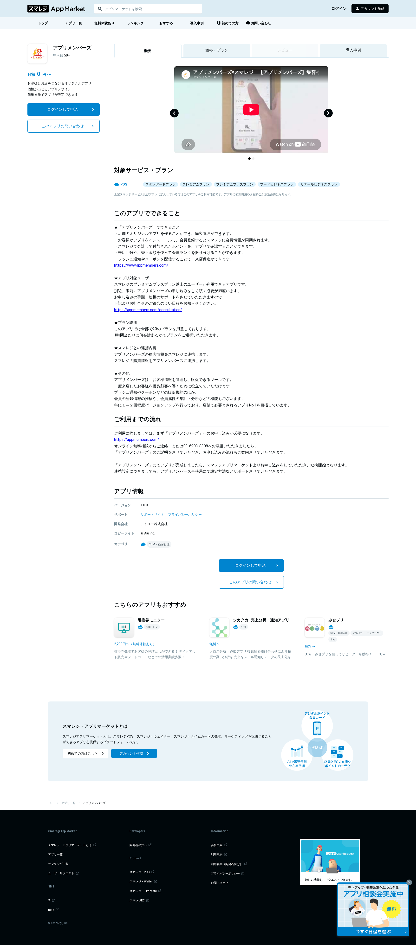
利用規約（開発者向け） (227, 864)
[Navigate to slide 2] (253, 158)
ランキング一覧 (58, 864)
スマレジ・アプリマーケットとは (70, 845)
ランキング (135, 23)
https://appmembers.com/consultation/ (148, 310)
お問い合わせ (261, 23)
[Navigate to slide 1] (249, 158)
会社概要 (217, 845)
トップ (43, 23)
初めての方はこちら (82, 753)
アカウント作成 (372, 9)
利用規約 (217, 854)
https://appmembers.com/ (136, 439)
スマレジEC (137, 900)
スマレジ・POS (140, 872)
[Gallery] (251, 113)
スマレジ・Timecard (143, 891)
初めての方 (230, 23)
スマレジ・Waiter (141, 881)
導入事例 (197, 23)
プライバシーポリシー (225, 873)
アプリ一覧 (73, 23)
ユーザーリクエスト (61, 873)
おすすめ (166, 23)
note (51, 910)
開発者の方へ (139, 845)
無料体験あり (104, 23)
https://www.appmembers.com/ (141, 265)
